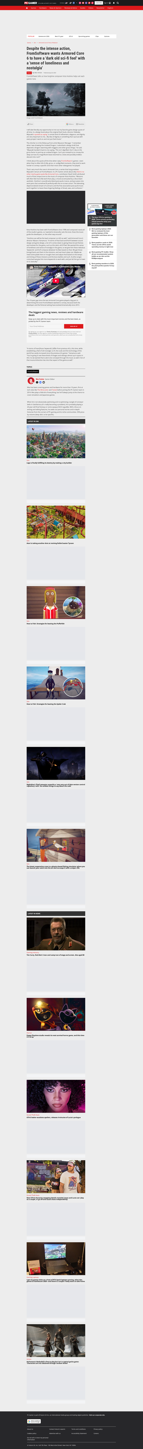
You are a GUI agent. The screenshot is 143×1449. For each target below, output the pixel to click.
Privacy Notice (33, 333)
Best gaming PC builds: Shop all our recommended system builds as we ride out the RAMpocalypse (102, 255)
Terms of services (52, 332)
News (29, 73)
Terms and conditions (79, 1429)
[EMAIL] (44, 382)
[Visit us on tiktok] (92, 3)
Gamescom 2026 (44, 36)
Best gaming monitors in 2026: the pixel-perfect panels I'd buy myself (103, 266)
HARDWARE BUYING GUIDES (95, 206)
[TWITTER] (37, 382)
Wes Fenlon (38, 73)
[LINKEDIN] (41, 382)
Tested (54, 390)
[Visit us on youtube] (83, 3)
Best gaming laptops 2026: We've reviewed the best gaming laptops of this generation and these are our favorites (102, 233)
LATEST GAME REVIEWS (109, 206)
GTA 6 (71, 36)
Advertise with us (55, 1433)
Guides (82, 8)
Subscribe (99, 3)
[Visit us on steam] (70, 3)
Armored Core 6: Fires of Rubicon (48, 43)
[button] (118, 3)
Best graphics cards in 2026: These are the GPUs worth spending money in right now (102, 245)
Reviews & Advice (70, 8)
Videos (90, 8)
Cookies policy (31, 1433)
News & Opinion (55, 8)
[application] (56, 207)
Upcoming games (84, 36)
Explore (110, 8)
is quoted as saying (40, 134)
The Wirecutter (42, 390)
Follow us (71, 124)
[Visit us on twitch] (86, 3)
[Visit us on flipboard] (89, 3)
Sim (35, 43)
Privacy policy (98, 1429)
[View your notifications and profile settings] (114, 3)
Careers (96, 1433)
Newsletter (100, 8)
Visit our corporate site (97, 1415)
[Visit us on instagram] (80, 3)
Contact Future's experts (57, 1429)
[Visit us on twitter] (77, 3)
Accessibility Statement (79, 1433)
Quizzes (106, 36)
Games (33, 8)
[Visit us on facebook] (74, 3)
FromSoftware (66, 161)
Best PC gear (59, 36)
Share (31, 124)
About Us (30, 1429)
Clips (97, 36)
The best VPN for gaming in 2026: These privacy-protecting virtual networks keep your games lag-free (103, 220)
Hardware (42, 8)
